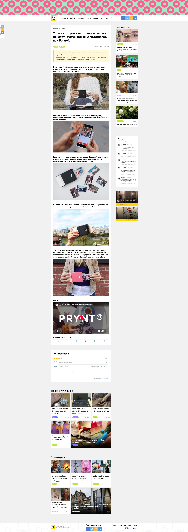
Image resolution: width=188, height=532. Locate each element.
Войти (135, 525)
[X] (2, 26)
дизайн (55, 417)
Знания (89, 18)
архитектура (76, 511)
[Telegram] (104, 341)
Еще (107, 18)
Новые (55, 366)
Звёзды (95, 18)
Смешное (65, 18)
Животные (81, 18)
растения (120, 121)
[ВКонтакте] (2, 32)
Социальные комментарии (101, 378)
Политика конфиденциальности (62, 527)
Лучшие (61, 366)
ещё (126, 172)
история (55, 511)
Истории (72, 18)
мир (119, 95)
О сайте (130, 525)
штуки (63, 28)
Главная (55, 28)
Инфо (101, 18)
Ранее (66, 366)
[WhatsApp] (94, 341)
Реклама (114, 525)
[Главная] (53, 18)
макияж (120, 44)
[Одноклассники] (2, 29)
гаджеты (62, 46)
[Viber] (85, 341)
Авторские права (122, 525)
